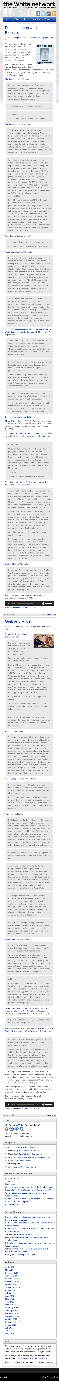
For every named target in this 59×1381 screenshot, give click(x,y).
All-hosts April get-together (25, 1254)
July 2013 (9, 1293)
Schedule (36, 19)
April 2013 (9, 1302)
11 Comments (48, 1115)
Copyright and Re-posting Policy (35, 1358)
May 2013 (9, 1299)
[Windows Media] (11, 1130)
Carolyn (8, 1217)
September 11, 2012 (22, 626)
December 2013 (12, 1279)
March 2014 (10, 1270)
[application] (29, 603)
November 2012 (12, 1316)
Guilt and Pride (18, 621)
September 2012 (12, 1322)
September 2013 (12, 1287)
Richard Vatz (10, 421)
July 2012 (9, 1328)
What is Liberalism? (13, 1204)
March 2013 (10, 1305)
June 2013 (9, 1296)
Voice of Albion (19, 1160)
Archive (32, 1148)
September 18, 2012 (22, 38)
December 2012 (12, 1313)
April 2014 (9, 1267)
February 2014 (11, 1273)
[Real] (16, 1130)
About (17, 19)
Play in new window (21, 607)
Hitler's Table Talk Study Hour (24, 1154)
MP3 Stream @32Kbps (14, 1125)
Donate (48, 19)
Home (8, 19)
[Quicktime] (21, 1130)
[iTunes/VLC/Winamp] (7, 1130)
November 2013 (12, 1281)
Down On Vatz (20, 426)
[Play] (8, 603)
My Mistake (10, 1184)
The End (9, 1181)
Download (36, 607)
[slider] (49, 603)
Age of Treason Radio (24, 1151)
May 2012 (9, 1334)
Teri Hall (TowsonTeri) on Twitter (19, 417)
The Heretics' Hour (22, 1148)
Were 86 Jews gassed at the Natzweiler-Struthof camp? (29, 1187)
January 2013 (11, 1310)
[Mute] (42, 603)
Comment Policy (46, 1362)
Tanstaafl (36, 38)
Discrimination (11, 79)
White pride (10, 564)
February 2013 (11, 1307)
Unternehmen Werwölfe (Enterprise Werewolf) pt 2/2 (28, 1190)
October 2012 (11, 1319)
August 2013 (10, 1290)
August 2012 (10, 1325)
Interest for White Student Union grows (27, 482)
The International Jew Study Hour (17, 1167)
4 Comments (48, 615)
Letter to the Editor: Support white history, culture (31, 433)
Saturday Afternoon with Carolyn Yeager (28, 1157)
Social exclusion (12, 252)
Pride (7, 814)
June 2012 (9, 1331)
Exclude (8, 236)
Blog (26, 19)
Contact (3, 1377)
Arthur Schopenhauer (14, 731)
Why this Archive (12, 1178)
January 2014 (11, 1276)
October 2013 (11, 1284)
